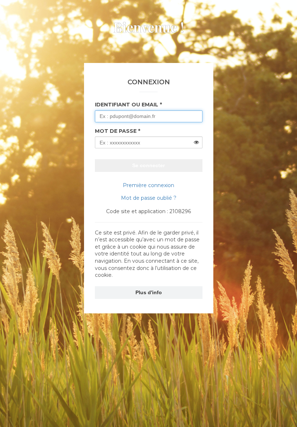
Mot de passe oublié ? (148, 198)
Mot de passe (116, 131)
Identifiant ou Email (126, 104)
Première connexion (148, 185)
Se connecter (148, 165)
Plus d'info (148, 292)
